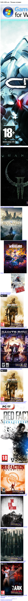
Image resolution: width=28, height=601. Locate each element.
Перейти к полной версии (6, 599)
